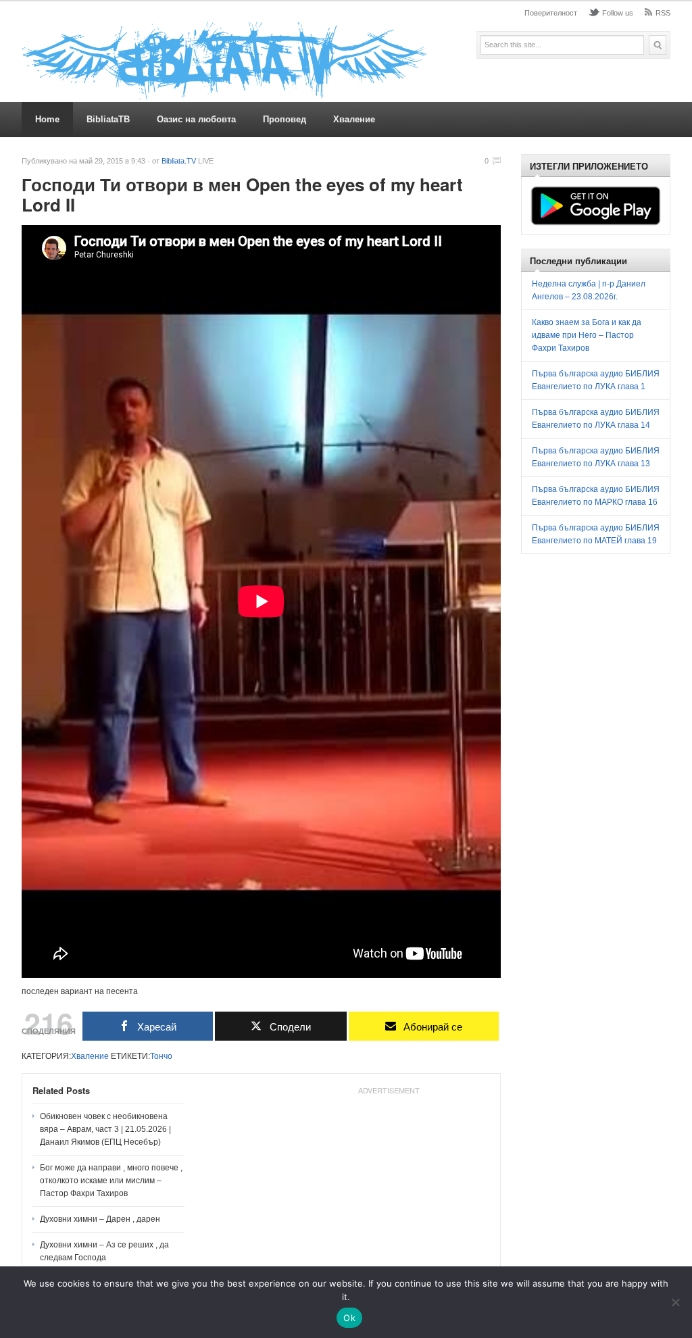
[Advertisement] (388, 1184)
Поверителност (550, 13)
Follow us (617, 13)
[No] (675, 1302)
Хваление (354, 119)
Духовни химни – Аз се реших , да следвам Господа (104, 1251)
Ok (349, 1317)
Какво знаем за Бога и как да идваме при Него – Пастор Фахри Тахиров (586, 335)
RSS (663, 13)
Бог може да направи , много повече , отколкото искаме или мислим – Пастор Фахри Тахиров (111, 1180)
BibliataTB (108, 119)
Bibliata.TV (179, 161)
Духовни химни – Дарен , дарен (100, 1219)
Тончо (161, 1056)
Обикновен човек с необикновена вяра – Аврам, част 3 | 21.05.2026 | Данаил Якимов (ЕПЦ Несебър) (105, 1129)
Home (47, 119)
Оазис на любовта (196, 119)
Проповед (284, 119)
